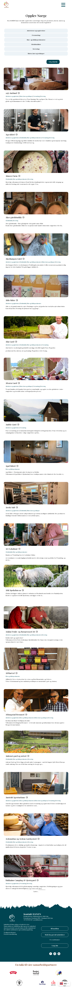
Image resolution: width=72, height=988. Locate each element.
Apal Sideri (11, 466)
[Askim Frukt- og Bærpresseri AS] (36, 617)
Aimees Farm (11, 176)
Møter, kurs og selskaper (26, 96)
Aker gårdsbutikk (14, 217)
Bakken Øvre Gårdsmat (16, 960)
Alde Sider (10, 300)
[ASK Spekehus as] (36, 576)
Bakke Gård (11, 921)
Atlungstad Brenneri (15, 714)
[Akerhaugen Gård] (36, 244)
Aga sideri (10, 134)
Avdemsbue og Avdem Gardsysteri (21, 839)
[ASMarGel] (36, 659)
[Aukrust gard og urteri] (36, 742)
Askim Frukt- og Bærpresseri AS (20, 631)
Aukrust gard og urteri (16, 756)
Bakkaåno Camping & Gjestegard (21, 880)
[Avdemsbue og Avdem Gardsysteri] (36, 824)
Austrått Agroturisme (15, 797)
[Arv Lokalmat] (36, 534)
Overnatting (36, 96)
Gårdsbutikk (23, 137)
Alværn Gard (11, 383)
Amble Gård (11, 424)
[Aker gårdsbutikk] (36, 203)
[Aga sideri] (36, 120)
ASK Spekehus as (13, 590)
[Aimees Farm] (36, 162)
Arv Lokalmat (12, 549)
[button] (53, 62)
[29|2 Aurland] (36, 79)
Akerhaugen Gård (14, 259)
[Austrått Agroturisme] (36, 783)
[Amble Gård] (36, 410)
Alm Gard (10, 341)
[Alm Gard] (36, 327)
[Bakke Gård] (36, 907)
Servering (43, 96)
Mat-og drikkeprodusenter (34, 137)
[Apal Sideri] (36, 452)
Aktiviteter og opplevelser (12, 96)
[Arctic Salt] (36, 493)
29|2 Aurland (11, 93)
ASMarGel (10, 673)
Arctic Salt (10, 507)
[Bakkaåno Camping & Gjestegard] (36, 866)
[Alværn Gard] (36, 369)
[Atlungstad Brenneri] (36, 700)
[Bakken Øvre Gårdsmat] (36, 946)
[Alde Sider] (36, 286)
